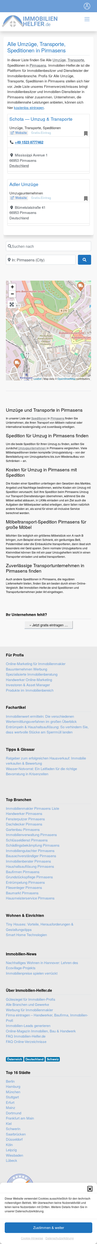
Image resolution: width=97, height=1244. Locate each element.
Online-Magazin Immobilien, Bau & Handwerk (41, 1030)
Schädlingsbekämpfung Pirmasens (33, 845)
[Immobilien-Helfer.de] (30, 20)
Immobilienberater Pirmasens (28, 861)
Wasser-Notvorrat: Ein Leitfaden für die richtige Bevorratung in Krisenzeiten (41, 771)
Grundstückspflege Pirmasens (29, 876)
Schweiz (53, 1059)
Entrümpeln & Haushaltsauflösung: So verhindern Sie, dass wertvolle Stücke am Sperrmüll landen (47, 729)
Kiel (9, 1123)
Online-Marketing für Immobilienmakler (35, 663)
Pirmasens (38, 65)
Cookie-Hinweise (32, 1238)
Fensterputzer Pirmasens (25, 818)
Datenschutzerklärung (59, 1238)
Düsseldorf (14, 1139)
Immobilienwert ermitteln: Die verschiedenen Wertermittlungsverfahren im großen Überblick (41, 719)
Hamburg (13, 1086)
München (13, 1091)
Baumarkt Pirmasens (22, 892)
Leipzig (11, 1149)
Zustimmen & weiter (48, 1227)
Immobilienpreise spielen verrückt (31, 973)
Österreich (14, 1059)
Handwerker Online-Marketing (29, 679)
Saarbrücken (16, 1134)
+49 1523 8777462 (29, 142)
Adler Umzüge (23, 184)
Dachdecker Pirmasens (24, 824)
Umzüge (59, 59)
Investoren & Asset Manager (28, 684)
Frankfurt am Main (20, 1118)
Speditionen (39, 418)
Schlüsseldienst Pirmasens (27, 839)
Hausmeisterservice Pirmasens (30, 897)
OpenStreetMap (66, 378)
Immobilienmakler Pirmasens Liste (32, 808)
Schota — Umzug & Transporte (41, 119)
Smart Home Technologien (26, 934)
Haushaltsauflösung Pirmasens (30, 866)
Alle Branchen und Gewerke (27, 1004)
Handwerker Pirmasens (24, 813)
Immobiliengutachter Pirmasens (30, 850)
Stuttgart (12, 1096)
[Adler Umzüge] (17, 363)
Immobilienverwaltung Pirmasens (31, 834)
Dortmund (13, 1112)
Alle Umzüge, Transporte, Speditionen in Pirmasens (36, 47)
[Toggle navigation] (87, 6)
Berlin (10, 1081)
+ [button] (12, 287)
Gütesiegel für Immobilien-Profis (30, 999)
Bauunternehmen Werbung (26, 669)
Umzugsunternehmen (32, 448)
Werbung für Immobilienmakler (29, 1009)
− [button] (12, 294)
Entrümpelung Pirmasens (25, 882)
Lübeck (11, 1160)
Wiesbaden (14, 1155)
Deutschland (19, 165)
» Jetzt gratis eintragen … (48, 624)
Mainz (10, 1107)
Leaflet (37, 378)
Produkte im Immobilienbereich (29, 690)
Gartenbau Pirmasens (23, 829)
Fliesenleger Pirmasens (24, 887)
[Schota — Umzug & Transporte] (80, 286)
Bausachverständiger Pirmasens (31, 855)
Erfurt (10, 1102)
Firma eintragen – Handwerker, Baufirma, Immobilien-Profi (47, 1017)
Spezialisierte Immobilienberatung (31, 674)
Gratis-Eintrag (41, 133)
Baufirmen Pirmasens (23, 871)
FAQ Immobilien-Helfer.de (25, 1036)
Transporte (76, 59)
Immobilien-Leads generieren (28, 1025)
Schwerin (13, 1128)
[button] (90, 1188)
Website (21, 133)
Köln (9, 1144)
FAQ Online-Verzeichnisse (26, 1041)
